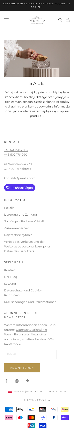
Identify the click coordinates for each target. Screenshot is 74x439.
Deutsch (55, 391)
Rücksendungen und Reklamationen (30, 302)
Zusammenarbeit (16, 228)
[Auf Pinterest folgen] (27, 381)
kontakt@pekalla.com (19, 178)
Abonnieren (22, 367)
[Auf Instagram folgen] (17, 381)
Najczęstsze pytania (18, 235)
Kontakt (10, 270)
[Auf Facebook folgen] (6, 381)
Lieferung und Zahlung (20, 214)
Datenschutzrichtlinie (31, 330)
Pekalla (9, 208)
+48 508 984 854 (16, 150)
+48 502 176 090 (15, 154)
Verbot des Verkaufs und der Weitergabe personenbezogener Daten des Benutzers (27, 246)
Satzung (10, 283)
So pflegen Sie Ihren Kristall (24, 221)
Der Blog (10, 277)
